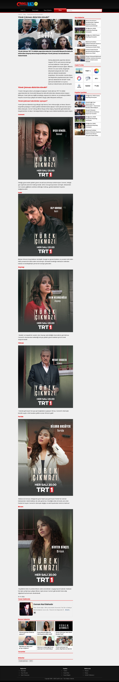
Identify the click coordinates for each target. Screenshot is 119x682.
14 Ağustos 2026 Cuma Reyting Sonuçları (93, 96)
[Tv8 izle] (96, 88)
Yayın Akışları (48, 10)
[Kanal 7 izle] (87, 80)
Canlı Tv (23, 10)
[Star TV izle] (79, 80)
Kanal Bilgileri (67, 675)
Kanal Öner (66, 673)
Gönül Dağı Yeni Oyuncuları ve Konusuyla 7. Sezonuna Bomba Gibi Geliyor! (93, 105)
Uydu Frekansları (25, 675)
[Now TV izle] (87, 88)
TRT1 (31, 661)
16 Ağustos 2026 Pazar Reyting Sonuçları (93, 36)
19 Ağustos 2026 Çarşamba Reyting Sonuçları (92, 125)
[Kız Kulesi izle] (79, 73)
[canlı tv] (27, 7)
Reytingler (35, 10)
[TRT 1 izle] (87, 73)
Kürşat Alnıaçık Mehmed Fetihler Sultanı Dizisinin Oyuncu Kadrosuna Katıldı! (93, 59)
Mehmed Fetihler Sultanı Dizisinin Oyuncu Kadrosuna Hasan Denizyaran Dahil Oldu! (93, 44)
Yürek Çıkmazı (23, 661)
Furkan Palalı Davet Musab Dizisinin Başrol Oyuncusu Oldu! (93, 51)
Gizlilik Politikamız (89, 675)
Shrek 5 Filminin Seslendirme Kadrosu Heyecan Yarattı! (92, 111)
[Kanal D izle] (79, 88)
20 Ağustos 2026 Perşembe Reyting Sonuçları (91, 30)
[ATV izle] (96, 80)
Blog (60, 10)
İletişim (87, 670)
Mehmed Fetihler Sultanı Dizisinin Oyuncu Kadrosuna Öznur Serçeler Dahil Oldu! (93, 132)
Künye (86, 673)
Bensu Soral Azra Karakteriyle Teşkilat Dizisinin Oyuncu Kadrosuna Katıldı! (92, 23)
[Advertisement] (70, 4)
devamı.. (67, 610)
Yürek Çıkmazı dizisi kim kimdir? (35, 14)
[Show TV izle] (96, 73)
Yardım (65, 670)
